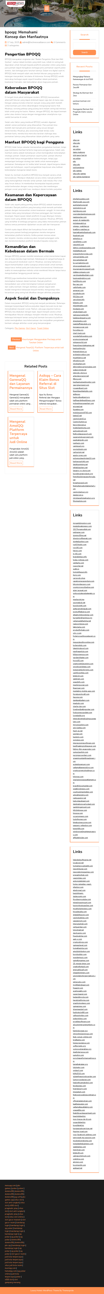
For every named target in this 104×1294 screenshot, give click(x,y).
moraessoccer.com (80, 327)
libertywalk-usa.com (81, 202)
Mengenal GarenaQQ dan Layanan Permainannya (20, 381)
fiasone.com (78, 697)
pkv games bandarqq (81, 177)
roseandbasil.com (80, 388)
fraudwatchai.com (80, 936)
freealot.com (78, 988)
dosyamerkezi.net (80, 260)
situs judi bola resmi (13, 1265)
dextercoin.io (78, 495)
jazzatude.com (78, 293)
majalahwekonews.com (82, 526)
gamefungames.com (81, 960)
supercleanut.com (80, 994)
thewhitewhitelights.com (82, 391)
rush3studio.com (79, 544)
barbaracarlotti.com (81, 461)
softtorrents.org (79, 1046)
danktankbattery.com (81, 700)
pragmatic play (11, 1208)
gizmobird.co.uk (79, 208)
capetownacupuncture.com (83, 581)
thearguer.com (78, 688)
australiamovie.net (80, 205)
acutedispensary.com (81, 764)
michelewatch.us (79, 223)
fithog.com (77, 379)
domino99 (9, 1191)
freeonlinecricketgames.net (83, 345)
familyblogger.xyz (80, 1031)
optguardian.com (80, 927)
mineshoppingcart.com (82, 902)
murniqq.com (10, 1268)
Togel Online (43, 328)
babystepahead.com (81, 801)
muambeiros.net (79, 358)
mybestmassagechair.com (83, 403)
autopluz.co (77, 238)
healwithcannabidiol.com (83, 1082)
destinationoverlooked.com (84, 804)
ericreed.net (77, 406)
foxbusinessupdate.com (82, 712)
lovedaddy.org (79, 715)
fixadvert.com (78, 235)
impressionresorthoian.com (84, 743)
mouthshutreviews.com (82, 908)
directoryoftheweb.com (82, 538)
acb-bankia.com (79, 728)
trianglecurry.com (80, 1089)
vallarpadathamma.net (82, 621)
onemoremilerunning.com (83, 664)
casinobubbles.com (81, 918)
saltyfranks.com (79, 287)
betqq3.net (77, 415)
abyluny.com (78, 1162)
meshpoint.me (78, 599)
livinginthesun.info (80, 572)
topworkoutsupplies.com (83, 905)
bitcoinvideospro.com (81, 584)
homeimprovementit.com (83, 866)
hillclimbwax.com (80, 810)
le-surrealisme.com (81, 263)
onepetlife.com (79, 1110)
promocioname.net (80, 339)
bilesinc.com (78, 303)
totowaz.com (78, 776)
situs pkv (76, 143)
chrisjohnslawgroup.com (83, 1034)
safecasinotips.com (80, 1015)
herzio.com (77, 550)
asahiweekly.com (80, 991)
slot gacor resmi (18, 1254)
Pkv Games (20, 328)
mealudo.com (78, 703)
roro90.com (77, 548)
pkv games (77, 171)
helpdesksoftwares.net (82, 860)
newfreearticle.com (80, 651)
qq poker (8, 1228)
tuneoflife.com (78, 828)
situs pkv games (79, 173)
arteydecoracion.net (81, 376)
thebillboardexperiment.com (84, 1113)
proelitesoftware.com (81, 1021)
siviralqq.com (78, 740)
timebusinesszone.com (82, 822)
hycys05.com (78, 660)
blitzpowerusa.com (80, 654)
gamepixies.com (79, 1006)
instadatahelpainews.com (83, 1144)
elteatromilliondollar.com (83, 615)
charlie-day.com (79, 706)
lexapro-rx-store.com (81, 470)
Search (85, 34)
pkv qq (75, 146)
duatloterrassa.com (81, 1052)
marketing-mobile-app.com (84, 691)
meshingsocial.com (80, 685)
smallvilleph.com (80, 312)
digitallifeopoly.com (81, 915)
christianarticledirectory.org (84, 498)
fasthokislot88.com (80, 1012)
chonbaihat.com (79, 364)
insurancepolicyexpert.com (83, 269)
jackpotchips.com (80, 1018)
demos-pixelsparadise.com (84, 248)
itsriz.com (77, 575)
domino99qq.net (79, 535)
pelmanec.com (78, 532)
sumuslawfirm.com (80, 752)
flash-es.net (77, 731)
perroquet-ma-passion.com (84, 1137)
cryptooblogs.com (80, 942)
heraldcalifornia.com (81, 1000)
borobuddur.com (80, 954)
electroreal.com (79, 890)
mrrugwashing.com (80, 725)
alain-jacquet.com (80, 590)
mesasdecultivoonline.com (83, 642)
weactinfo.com (78, 682)
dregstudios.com (80, 321)
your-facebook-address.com (84, 1134)
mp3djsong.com (79, 211)
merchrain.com (79, 1150)
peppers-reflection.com (82, 825)
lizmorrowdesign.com (82, 1079)
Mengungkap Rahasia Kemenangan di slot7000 (83, 78)
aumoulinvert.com (80, 431)
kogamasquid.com (80, 483)
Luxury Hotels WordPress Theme (44, 1290)
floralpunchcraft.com (81, 694)
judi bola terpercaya (13, 1256)
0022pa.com (78, 296)
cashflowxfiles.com (80, 673)
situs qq (76, 140)
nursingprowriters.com (82, 755)
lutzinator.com (78, 1067)
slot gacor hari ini (80, 155)
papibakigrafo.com (80, 440)
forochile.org (78, 330)
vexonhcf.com (78, 244)
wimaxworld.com (80, 342)
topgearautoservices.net (82, 1128)
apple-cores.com (80, 455)
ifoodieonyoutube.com (82, 899)
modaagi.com (78, 309)
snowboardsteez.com (81, 667)
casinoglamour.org (80, 492)
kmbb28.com (78, 1153)
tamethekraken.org (80, 1064)
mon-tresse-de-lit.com (82, 1119)
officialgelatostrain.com (82, 1101)
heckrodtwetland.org (81, 397)
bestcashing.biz (79, 348)
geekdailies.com (79, 1147)
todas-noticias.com (80, 560)
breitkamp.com (79, 1040)
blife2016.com (79, 1073)
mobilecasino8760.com (82, 412)
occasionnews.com (80, 816)
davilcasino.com (79, 933)
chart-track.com (79, 333)
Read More (16, 409)
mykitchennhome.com (81, 428)
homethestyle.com (80, 948)
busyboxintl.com (79, 605)
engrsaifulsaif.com (80, 970)
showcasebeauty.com (81, 266)
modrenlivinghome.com (82, 1141)
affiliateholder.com (80, 838)
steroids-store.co (80, 373)
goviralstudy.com (80, 449)
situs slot (19, 1199)
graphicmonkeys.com (81, 1003)
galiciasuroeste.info (81, 315)
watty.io (76, 569)
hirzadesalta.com (80, 911)
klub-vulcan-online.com (82, 1037)
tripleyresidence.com (81, 1043)
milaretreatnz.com (80, 306)
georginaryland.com (81, 385)
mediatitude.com (79, 251)
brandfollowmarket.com (82, 786)
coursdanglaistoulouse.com (84, 214)
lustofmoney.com (80, 819)
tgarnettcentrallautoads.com (84, 232)
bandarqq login (17, 1225)
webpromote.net (79, 370)
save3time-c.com (80, 241)
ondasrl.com (78, 1070)
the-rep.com (78, 284)
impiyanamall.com (80, 924)
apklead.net (77, 1168)
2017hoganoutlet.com (82, 529)
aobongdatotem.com (81, 881)
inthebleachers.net (80, 467)
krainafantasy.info (80, 557)
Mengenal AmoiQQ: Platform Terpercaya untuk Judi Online (18, 431)
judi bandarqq (78, 167)
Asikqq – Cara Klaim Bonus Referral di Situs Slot (50, 381)
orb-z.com (77, 633)
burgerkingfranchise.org (82, 618)
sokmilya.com (78, 1159)
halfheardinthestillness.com (84, 400)
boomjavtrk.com (79, 1165)
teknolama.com (79, 627)
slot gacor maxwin (13, 1219)
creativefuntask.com (81, 966)
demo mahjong (79, 152)
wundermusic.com (80, 957)
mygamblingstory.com (82, 523)
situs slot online (16, 1217)
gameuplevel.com (80, 945)
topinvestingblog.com (81, 278)
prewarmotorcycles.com (82, 254)
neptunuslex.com (80, 217)
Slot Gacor (31, 328)
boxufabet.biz (78, 1125)
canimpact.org (78, 446)
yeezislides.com (79, 878)
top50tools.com (79, 281)
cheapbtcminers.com (81, 973)
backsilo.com (78, 737)
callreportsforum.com (81, 1156)
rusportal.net (78, 566)
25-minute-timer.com (81, 963)
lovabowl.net (78, 863)
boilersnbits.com (79, 645)
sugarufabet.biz (79, 1122)
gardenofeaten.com (80, 657)
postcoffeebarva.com (81, 612)
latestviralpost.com (80, 648)
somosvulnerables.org (82, 1049)
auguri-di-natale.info (81, 220)
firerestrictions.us (80, 351)
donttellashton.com (80, 541)
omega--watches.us (81, 226)
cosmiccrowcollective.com (83, 587)
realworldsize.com (80, 624)
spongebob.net (79, 602)
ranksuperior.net (79, 798)
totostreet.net (78, 930)
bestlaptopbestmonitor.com (84, 382)
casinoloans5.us (79, 419)
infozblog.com (78, 360)
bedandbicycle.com (80, 997)
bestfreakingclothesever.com (84, 746)
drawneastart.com (80, 1009)
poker (14, 1188)
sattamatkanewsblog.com (83, 767)
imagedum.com (79, 1092)
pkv (74, 161)
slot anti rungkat (12, 1202)
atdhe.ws (76, 394)
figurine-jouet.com (80, 1131)
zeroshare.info (78, 299)
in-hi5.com (77, 554)
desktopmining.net (80, 464)
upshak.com (77, 734)
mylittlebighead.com (81, 985)
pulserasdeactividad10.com (84, 458)
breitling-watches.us (81, 229)
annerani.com (78, 290)
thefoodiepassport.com (82, 434)
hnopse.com (78, 813)
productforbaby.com (81, 630)
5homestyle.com (79, 501)
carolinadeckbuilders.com (83, 275)
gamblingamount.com (81, 807)
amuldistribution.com (81, 951)
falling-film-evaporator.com (84, 749)
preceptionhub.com (80, 875)
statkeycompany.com (81, 272)
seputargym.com (79, 921)
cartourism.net (78, 452)
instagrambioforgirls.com (83, 670)
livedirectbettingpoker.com (83, 709)
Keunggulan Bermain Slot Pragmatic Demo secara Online (83, 112)
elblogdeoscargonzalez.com (84, 367)
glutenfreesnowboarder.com (84, 1076)
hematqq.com (10, 1271)
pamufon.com (78, 1055)
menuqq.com (10, 1185)
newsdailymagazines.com (83, 872)
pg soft (18, 1197)
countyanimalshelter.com (83, 792)
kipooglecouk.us (79, 425)
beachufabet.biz (79, 1116)
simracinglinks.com (80, 257)
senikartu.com (78, 563)
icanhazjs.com (78, 443)
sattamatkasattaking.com (83, 1107)
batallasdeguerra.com (82, 318)
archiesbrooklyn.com (81, 354)
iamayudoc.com (79, 982)
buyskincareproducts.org (83, 474)
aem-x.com (77, 939)
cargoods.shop (79, 578)
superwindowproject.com (83, 437)
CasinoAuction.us (80, 422)
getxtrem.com (78, 679)
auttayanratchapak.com (82, 609)
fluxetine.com (78, 409)
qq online (76, 149)
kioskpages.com (79, 1086)
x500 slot (14, 1205)
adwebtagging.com (80, 795)
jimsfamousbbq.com (81, 199)
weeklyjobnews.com (81, 789)
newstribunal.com (80, 869)
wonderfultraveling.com (82, 336)
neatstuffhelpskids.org (82, 324)
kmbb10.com (78, 676)
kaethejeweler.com (80, 1104)
